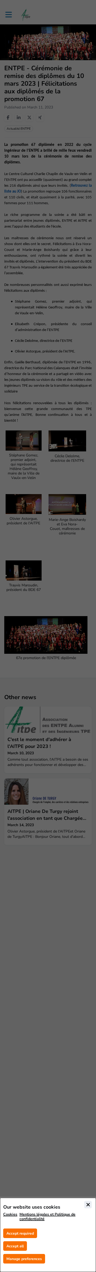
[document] (48, 1235)
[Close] (88, 1204)
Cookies (10, 1214)
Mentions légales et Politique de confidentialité (47, 1216)
